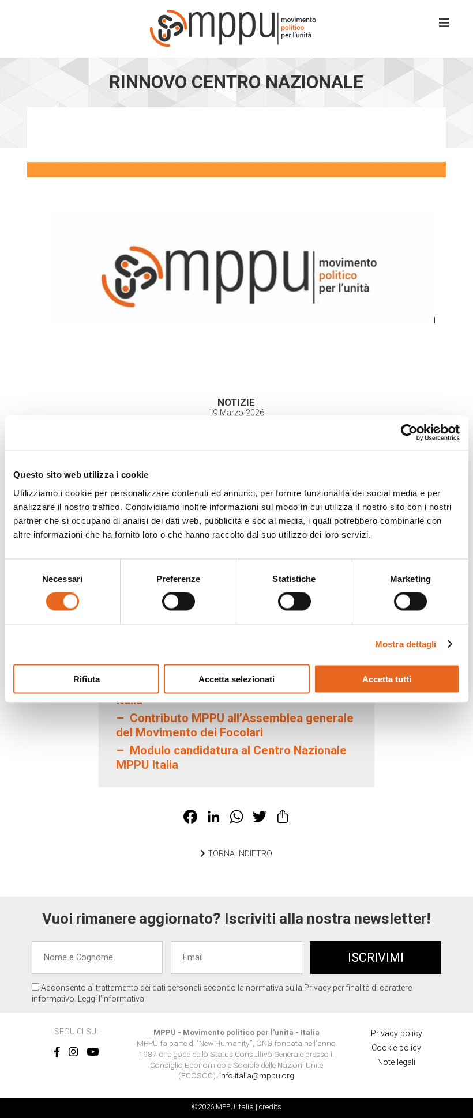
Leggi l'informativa (111, 998)
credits (270, 1106)
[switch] (178, 601)
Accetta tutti (386, 678)
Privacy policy (396, 1033)
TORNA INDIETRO (238, 854)
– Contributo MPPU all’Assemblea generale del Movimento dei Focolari (235, 725)
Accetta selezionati (236, 678)
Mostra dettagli (406, 644)
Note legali (396, 1062)
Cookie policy (396, 1048)
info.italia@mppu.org (256, 1075)
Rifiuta (86, 678)
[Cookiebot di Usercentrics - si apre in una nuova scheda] (409, 432)
